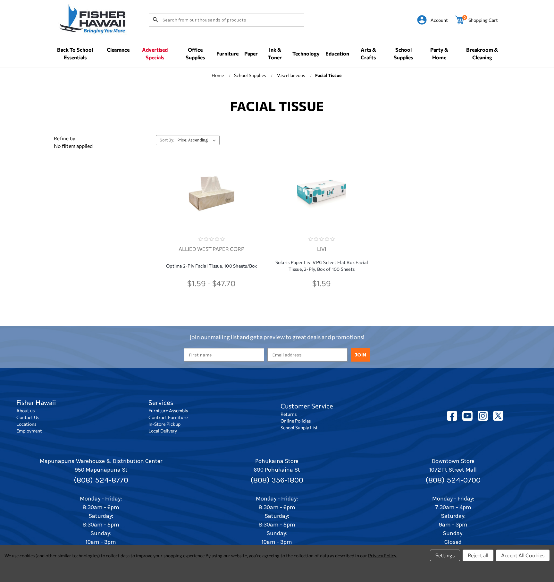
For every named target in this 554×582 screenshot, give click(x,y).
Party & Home (439, 53)
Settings (445, 555)
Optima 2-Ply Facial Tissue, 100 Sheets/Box (211, 266)
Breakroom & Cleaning (482, 53)
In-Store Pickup (164, 424)
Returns (289, 414)
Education (337, 53)
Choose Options (211, 206)
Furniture (227, 53)
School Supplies (403, 53)
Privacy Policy (382, 555)
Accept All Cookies (522, 555)
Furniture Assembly (168, 410)
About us (25, 410)
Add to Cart (321, 206)
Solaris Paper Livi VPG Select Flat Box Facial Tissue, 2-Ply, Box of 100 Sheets (321, 266)
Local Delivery (162, 430)
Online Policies (296, 421)
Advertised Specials (155, 53)
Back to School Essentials (75, 53)
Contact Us (27, 417)
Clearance (118, 50)
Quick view (211, 187)
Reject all (478, 555)
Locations (26, 424)
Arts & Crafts (368, 53)
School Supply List (299, 427)
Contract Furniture (168, 417)
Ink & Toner (275, 53)
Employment (29, 430)
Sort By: (167, 140)
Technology (306, 53)
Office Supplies (195, 53)
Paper (251, 53)
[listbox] (198, 140)
